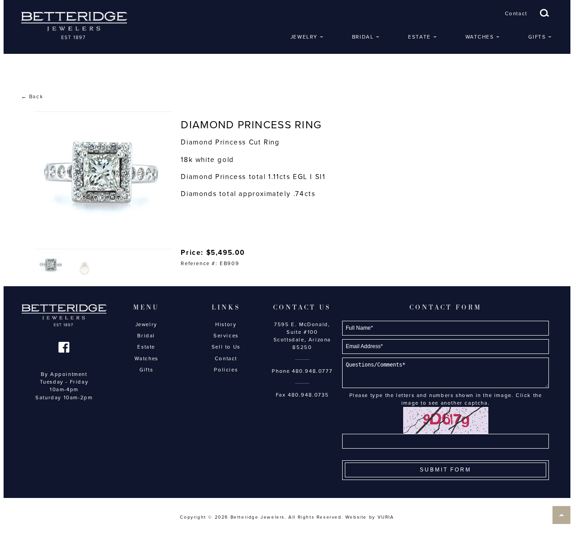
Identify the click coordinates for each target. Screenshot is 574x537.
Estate (419, 37)
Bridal (363, 37)
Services (226, 335)
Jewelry (304, 37)
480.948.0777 (312, 371)
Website (356, 517)
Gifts (537, 37)
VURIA (386, 517)
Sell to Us (226, 347)
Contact (516, 13)
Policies (226, 370)
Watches (479, 37)
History (225, 324)
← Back (32, 96)
